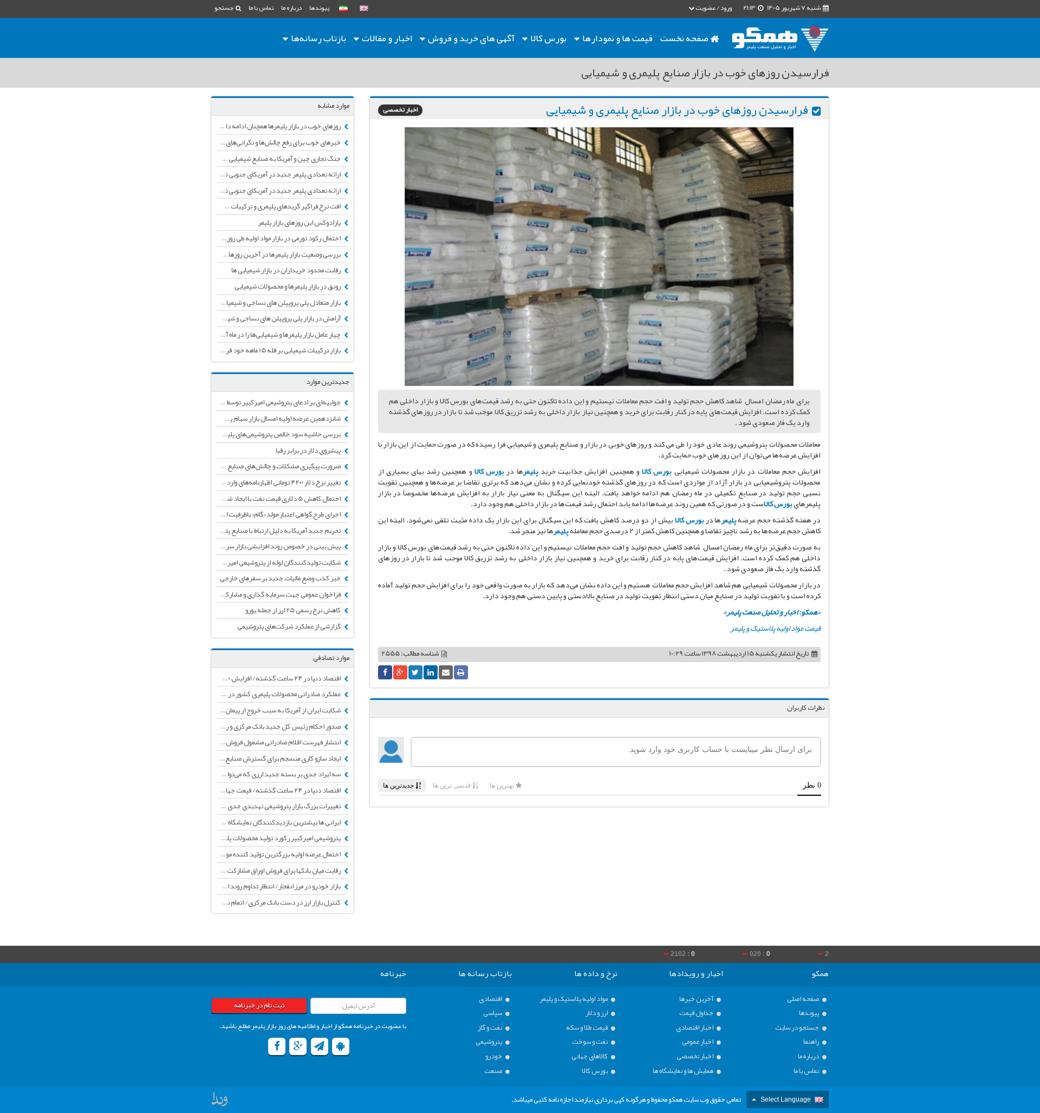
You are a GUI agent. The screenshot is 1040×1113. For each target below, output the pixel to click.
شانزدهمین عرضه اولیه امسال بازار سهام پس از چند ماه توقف (279, 418)
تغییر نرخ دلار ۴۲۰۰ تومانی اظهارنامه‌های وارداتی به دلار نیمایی (279, 482)
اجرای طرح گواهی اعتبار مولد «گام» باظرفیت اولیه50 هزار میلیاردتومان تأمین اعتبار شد (279, 514)
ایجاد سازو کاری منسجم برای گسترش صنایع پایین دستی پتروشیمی (279, 758)
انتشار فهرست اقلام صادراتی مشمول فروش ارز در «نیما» (279, 742)
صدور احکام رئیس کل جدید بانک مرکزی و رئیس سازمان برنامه (279, 726)
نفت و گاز (490, 1028)
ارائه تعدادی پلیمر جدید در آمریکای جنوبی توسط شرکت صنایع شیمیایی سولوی (279, 191)
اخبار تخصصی (400, 110)
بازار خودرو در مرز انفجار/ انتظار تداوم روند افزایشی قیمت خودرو (279, 886)
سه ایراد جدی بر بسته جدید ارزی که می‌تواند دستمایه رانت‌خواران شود (279, 774)
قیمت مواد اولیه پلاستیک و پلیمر (775, 628)
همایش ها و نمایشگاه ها (683, 1071)
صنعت (493, 1071)
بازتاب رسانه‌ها (317, 38)
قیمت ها (617, 38)
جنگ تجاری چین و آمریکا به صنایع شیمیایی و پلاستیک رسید (279, 159)
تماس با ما (261, 7)
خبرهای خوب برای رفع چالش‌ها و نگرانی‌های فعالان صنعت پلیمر (279, 142)
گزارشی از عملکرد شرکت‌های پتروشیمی (289, 626)
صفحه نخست (685, 38)
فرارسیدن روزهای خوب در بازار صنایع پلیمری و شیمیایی (677, 110)
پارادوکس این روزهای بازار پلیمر (300, 222)
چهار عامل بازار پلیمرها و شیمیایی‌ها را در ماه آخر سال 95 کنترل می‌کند (279, 335)
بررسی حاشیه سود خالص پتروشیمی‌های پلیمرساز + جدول (279, 434)
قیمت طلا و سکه (587, 1028)
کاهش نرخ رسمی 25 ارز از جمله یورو (293, 610)
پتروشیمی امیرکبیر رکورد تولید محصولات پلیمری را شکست (279, 838)
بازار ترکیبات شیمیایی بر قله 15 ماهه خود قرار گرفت (279, 350)
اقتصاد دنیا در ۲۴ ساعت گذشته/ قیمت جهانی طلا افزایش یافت (279, 790)
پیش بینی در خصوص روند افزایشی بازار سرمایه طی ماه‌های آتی (279, 546)
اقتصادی (491, 999)
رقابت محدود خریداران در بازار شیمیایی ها (286, 270)
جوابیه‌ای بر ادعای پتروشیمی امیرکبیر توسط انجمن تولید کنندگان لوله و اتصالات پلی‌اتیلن (279, 402)
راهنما (811, 1042)
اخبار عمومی (698, 1042)
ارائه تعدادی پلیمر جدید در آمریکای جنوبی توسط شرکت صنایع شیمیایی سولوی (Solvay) (279, 174)
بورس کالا (548, 38)
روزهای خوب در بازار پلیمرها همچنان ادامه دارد (280, 126)
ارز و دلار (597, 1013)
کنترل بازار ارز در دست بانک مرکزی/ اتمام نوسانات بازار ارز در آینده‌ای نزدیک (279, 902)
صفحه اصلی (803, 999)
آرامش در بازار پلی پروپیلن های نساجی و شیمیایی (279, 318)
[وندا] (220, 1102)
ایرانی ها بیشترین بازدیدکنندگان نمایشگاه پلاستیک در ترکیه (279, 822)
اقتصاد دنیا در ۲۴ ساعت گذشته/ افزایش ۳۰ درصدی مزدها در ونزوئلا (279, 678)
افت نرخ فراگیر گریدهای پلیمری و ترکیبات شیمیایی (279, 206)
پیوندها (319, 7)
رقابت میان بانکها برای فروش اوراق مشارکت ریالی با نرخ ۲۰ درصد (279, 870)
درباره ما (291, 7)
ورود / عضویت (713, 7)
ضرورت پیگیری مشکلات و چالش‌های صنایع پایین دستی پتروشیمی (279, 466)
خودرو (494, 1056)
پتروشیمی (489, 1042)
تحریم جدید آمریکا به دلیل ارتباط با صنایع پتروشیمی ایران (279, 530)
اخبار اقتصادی (695, 1028)
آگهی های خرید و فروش (470, 38)
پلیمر (532, 471)
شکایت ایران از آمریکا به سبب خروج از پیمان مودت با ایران (279, 710)
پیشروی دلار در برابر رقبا (309, 450)
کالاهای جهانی (590, 1056)
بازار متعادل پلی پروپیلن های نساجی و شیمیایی (280, 303)
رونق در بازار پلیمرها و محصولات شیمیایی (288, 286)
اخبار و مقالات (386, 38)
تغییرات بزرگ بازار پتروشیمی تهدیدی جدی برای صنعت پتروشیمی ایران (279, 806)
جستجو (224, 7)
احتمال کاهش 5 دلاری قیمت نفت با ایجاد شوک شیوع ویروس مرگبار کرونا (279, 499)
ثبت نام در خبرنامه (259, 1005)
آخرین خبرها (696, 999)
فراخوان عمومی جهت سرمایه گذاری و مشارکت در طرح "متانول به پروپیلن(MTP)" (279, 594)
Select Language (785, 1099)
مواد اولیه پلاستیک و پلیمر (574, 999)
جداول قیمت (696, 1013)
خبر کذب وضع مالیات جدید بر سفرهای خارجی (281, 578)
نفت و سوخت (590, 1042)
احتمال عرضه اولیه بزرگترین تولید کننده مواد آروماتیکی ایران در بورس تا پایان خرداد (279, 854)
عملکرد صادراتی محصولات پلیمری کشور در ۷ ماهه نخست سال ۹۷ (279, 694)
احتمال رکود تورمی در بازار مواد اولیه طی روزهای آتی (279, 238)
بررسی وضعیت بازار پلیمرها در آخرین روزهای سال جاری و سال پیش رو (279, 254)
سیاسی (493, 1013)
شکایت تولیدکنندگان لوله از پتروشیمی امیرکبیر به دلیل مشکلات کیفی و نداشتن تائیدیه (279, 562)
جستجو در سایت (797, 1028)
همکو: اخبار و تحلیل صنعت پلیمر (771, 611)
